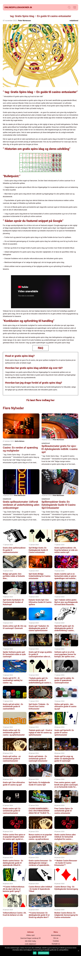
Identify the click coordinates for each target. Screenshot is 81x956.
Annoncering (55, 935)
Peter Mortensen (24, 21)
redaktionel (74, 21)
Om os (55, 938)
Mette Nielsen (19, 441)
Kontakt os (56, 944)
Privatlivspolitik (43, 953)
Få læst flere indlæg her (40, 400)
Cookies (56, 941)
